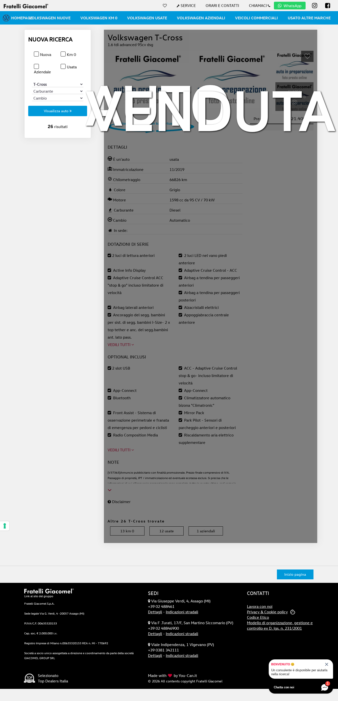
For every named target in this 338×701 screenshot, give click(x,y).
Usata (72, 66)
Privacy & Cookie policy (267, 611)
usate (166, 531)
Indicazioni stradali (182, 611)
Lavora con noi (259, 606)
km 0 (127, 531)
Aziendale (42, 71)
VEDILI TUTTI (119, 344)
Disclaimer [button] (121, 501)
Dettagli (155, 611)
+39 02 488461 (161, 606)
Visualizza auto (57, 110)
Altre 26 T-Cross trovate (136, 521)
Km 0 (71, 54)
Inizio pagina (295, 574)
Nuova (45, 54)
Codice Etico (258, 617)
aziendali (206, 531)
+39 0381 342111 (163, 649)
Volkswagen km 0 (98, 17)
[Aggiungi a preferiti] (307, 56)
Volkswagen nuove (50, 17)
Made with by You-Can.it (172, 675)
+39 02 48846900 (163, 628)
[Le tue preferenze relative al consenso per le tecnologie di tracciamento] (4, 526)
